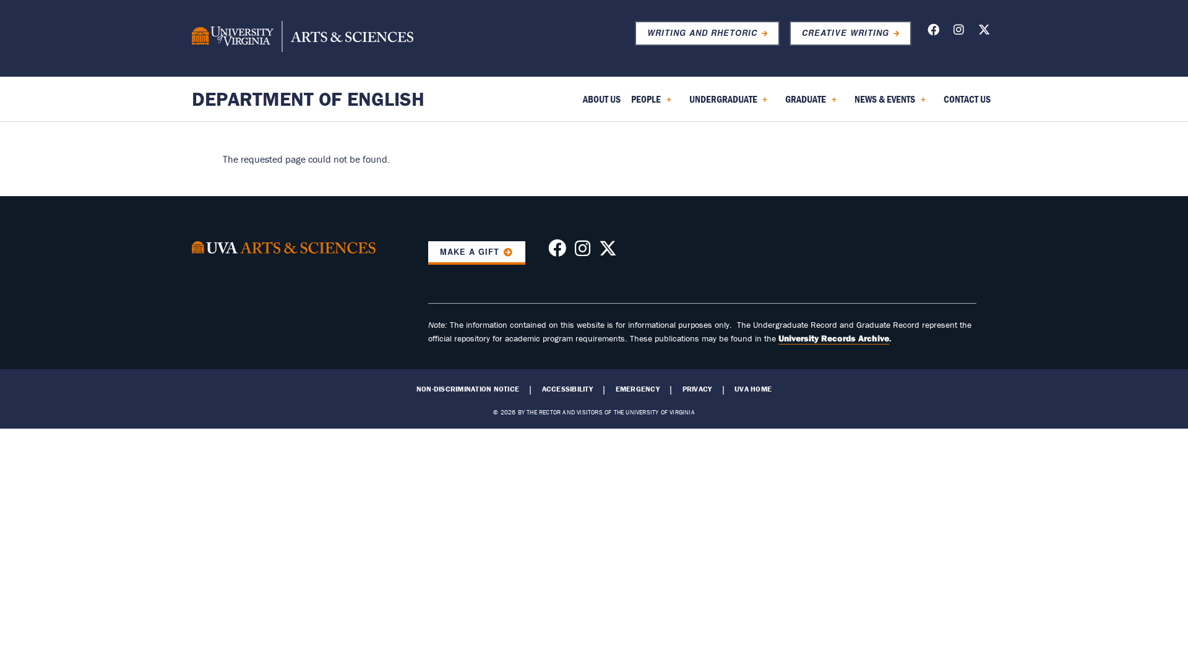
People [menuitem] (643, 103)
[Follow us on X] (984, 32)
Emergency (638, 389)
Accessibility (567, 389)
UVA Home (753, 389)
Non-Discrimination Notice (467, 389)
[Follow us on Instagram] (958, 32)
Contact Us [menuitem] (967, 99)
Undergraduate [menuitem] (720, 103)
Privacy (697, 389)
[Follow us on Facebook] (933, 32)
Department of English (308, 99)
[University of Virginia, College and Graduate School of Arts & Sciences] (302, 38)
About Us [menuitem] (602, 99)
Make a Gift (469, 251)
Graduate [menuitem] (803, 103)
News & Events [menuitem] (882, 103)
